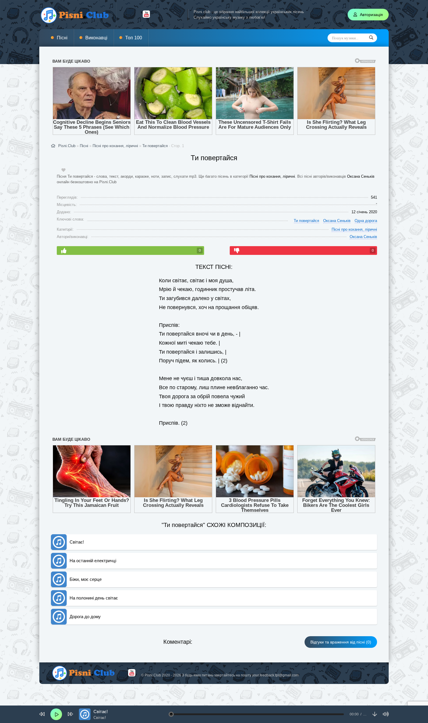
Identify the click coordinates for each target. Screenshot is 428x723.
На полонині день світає (94, 597)
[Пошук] (371, 38)
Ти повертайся (155, 146)
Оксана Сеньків (360, 176)
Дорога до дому (85, 616)
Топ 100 (133, 37)
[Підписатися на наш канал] (146, 16)
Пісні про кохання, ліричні (272, 176)
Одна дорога (366, 220)
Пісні (62, 37)
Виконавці (96, 37)
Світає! (77, 541)
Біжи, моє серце (86, 579)
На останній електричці (93, 560)
